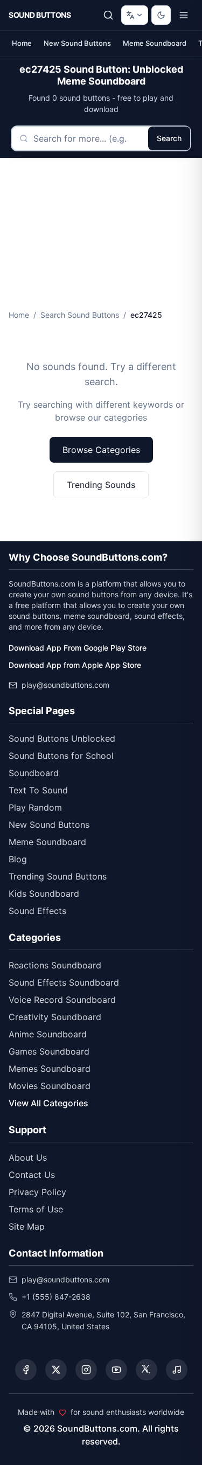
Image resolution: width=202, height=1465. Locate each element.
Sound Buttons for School (61, 755)
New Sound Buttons (77, 43)
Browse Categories (101, 449)
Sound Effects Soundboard (64, 982)
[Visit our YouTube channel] (116, 1369)
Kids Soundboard (44, 893)
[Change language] (134, 15)
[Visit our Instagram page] (86, 1369)
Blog (18, 859)
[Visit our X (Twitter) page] (56, 1369)
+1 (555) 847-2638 (56, 1296)
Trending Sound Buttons (58, 876)
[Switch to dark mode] (161, 15)
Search (169, 138)
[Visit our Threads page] (146, 1369)
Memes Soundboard (49, 1068)
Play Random (35, 807)
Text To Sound (38, 790)
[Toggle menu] (183, 15)
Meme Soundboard (154, 43)
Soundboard (34, 773)
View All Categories (48, 1103)
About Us (28, 1157)
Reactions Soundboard (55, 965)
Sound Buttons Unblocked (62, 738)
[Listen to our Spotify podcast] (176, 1369)
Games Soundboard (49, 1051)
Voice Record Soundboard (62, 999)
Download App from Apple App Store (75, 664)
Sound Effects (37, 910)
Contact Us (32, 1174)
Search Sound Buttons (79, 314)
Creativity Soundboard (55, 1016)
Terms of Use (36, 1209)
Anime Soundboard (48, 1034)
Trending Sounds (101, 484)
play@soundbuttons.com (65, 684)
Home (22, 43)
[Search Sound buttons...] (108, 15)
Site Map (27, 1226)
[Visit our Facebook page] (26, 1369)
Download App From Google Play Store (78, 647)
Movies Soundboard (49, 1085)
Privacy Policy (37, 1192)
